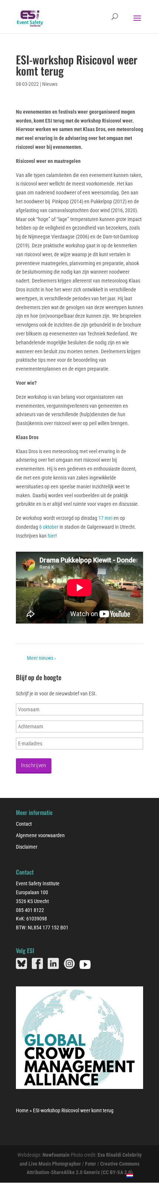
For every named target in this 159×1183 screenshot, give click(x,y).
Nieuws (49, 84)
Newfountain (56, 1155)
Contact (24, 824)
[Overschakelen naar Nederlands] (130, 1175)
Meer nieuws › (41, 658)
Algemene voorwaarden (40, 835)
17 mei (105, 518)
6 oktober (48, 527)
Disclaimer (26, 847)
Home (22, 1110)
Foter (90, 1164)
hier (51, 536)
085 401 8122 (30, 910)
